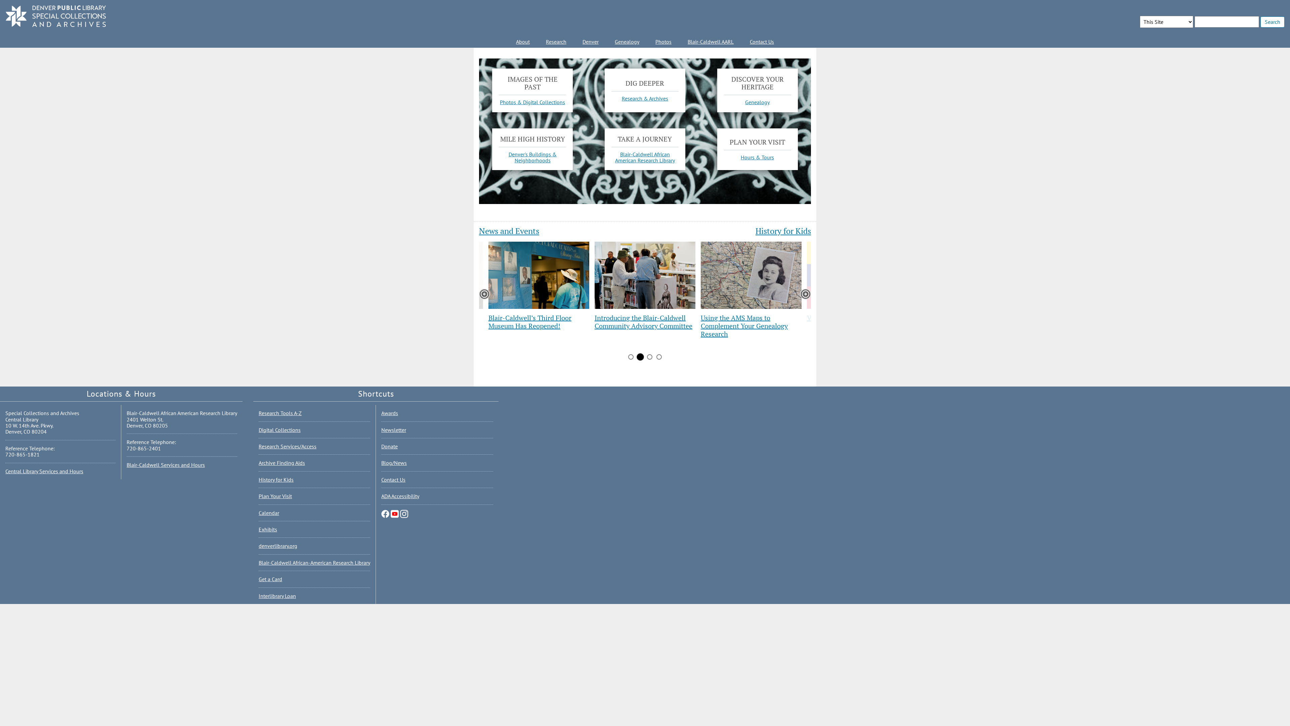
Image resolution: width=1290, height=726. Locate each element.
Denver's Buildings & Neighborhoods (533, 157)
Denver (591, 41)
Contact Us (762, 41)
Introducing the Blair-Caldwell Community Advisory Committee (643, 321)
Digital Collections (280, 430)
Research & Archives (645, 98)
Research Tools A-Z (280, 413)
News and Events (509, 231)
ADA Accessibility (400, 496)
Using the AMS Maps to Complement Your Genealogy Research (744, 325)
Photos (663, 41)
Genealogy (627, 41)
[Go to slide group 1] (631, 357)
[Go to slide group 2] (640, 357)
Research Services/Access (287, 446)
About (523, 41)
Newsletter (393, 430)
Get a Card (270, 579)
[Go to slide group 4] (659, 357)
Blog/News (394, 462)
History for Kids (783, 231)
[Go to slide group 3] (649, 357)
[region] (645, 303)
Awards (389, 413)
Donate (389, 446)
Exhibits (268, 529)
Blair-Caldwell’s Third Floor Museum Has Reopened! (529, 321)
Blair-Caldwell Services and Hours (166, 464)
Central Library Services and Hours (44, 471)
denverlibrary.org (278, 545)
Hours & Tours (757, 157)
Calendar (269, 513)
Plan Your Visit (275, 496)
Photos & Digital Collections (532, 102)
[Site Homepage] (55, 16)
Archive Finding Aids (282, 462)
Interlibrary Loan (277, 596)
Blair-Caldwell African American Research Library (645, 157)
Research (556, 41)
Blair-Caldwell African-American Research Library (314, 562)
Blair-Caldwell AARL (711, 41)
